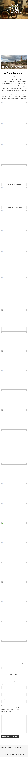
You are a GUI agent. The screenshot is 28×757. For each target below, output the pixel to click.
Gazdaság (18, 749)
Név (2, 684)
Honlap (3, 699)
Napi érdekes (4, 749)
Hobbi (9, 749)
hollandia (9, 668)
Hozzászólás (4, 714)
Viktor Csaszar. (21, 754)
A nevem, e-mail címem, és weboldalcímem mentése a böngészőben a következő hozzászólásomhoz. (12, 709)
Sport (6, 751)
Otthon (2, 751)
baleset (3, 668)
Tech (22, 749)
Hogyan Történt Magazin (14, 8)
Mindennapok (15, 747)
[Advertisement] (14, 33)
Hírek (19, 747)
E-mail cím (4, 691)
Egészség (13, 749)
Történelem (14, 71)
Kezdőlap (3, 747)
